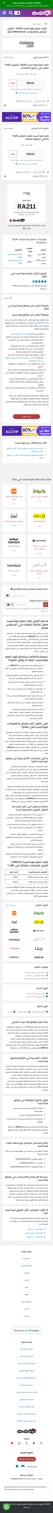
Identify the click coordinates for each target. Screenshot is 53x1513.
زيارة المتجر (26, 416)
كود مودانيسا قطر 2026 (15, 262)
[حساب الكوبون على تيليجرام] (12, 1443)
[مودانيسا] (26, 44)
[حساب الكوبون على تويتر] (34, 1443)
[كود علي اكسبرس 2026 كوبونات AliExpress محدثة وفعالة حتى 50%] (14, 948)
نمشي (14, 550)
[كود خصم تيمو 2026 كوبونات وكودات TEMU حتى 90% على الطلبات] (14, 491)
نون (39, 525)
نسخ (13, 83)
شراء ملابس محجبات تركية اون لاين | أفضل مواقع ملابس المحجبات (25, 450)
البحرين (26, 1280)
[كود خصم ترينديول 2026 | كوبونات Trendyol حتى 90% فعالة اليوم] (14, 565)
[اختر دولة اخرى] (17, 13)
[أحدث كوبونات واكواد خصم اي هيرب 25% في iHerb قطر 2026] (39, 491)
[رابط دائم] (48, 101)
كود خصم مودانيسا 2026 (14, 256)
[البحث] (11, 13)
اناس (39, 578)
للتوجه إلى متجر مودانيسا (21, 334)
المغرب (26, 1316)
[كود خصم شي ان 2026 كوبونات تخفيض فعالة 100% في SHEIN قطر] (38, 957)
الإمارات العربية (26, 1265)
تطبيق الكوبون (26, 1452)
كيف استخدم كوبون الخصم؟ (26, 1392)
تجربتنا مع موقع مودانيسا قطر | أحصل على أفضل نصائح (25, 457)
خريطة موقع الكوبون (26, 1370)
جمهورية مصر (26, 1301)
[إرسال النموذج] (45, 604)
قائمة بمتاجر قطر (26, 1349)
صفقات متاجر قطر (26, 1356)
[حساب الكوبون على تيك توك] (19, 1443)
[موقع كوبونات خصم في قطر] (46, 23)
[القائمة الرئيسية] (4, 13)
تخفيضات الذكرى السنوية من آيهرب (26, 3)
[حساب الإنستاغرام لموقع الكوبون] (41, 1443)
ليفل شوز (14, 525)
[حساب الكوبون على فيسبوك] (26, 1443)
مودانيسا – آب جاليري (35, 1236)
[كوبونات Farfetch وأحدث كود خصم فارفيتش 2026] (14, 957)
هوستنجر (39, 553)
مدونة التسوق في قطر (26, 1363)
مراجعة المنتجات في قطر (26, 1413)
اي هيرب (39, 500)
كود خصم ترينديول (26, 1399)
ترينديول (13, 575)
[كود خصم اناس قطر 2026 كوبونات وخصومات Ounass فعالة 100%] (39, 565)
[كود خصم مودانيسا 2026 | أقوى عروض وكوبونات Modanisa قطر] (26, 203)
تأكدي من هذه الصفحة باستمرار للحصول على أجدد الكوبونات (24, 359)
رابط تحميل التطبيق (26, 1459)
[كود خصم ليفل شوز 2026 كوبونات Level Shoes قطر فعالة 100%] (14, 515)
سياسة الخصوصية (26, 1385)
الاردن (26, 1308)
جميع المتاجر (37, 24)
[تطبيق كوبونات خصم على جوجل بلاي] (23, 1466)
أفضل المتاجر (42, 905)
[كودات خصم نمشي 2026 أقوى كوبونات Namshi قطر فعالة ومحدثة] (14, 540)
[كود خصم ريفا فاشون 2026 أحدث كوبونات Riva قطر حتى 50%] (38, 948)
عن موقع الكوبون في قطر (26, 1377)
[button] (4, 2)
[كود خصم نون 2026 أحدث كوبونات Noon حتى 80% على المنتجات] (39, 515)
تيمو (14, 503)
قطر (26, 1294)
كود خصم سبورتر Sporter (26, 1421)
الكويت (26, 1272)
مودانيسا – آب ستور (35, 1229)
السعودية (26, 1258)
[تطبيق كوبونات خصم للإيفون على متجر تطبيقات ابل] (17, 1466)
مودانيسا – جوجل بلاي (34, 1233)
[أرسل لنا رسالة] (6, 1506)
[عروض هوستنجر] (26, 117)
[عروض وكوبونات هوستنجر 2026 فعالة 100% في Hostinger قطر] (39, 540)
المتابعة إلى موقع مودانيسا (27, 93)
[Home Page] (41, 12)
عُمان (26, 1287)
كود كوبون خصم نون (26, 1406)
